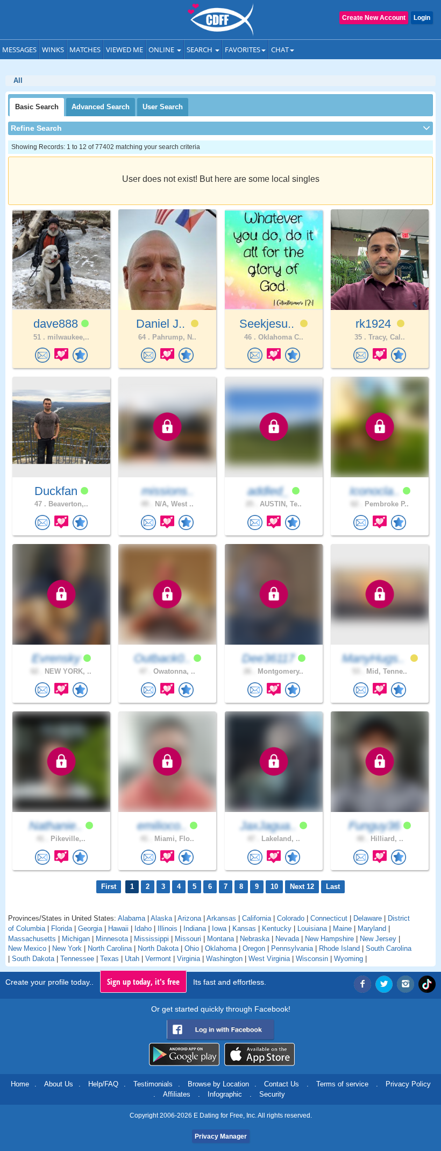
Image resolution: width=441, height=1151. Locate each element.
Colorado (290, 918)
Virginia (188, 959)
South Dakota (33, 959)
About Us (58, 1084)
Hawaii (118, 928)
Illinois (167, 928)
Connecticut (328, 918)
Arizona (189, 918)
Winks (53, 49)
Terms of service (342, 1084)
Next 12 (302, 886)
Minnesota (112, 939)
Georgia (90, 928)
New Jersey (378, 939)
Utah (132, 959)
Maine (342, 928)
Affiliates (176, 1094)
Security (272, 1094)
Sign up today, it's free (143, 981)
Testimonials (153, 1084)
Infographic (225, 1094)
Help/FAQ (103, 1084)
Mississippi (151, 939)
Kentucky (276, 928)
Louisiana (312, 928)
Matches (85, 49)
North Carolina (110, 948)
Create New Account (374, 18)
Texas (109, 959)
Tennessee (77, 959)
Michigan (76, 939)
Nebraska (254, 939)
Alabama (131, 918)
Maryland (372, 928)
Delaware (367, 918)
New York (67, 948)
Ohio (191, 948)
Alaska (161, 918)
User (163, 107)
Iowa (219, 928)
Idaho (143, 928)
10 (274, 886)
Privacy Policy (408, 1084)
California (256, 918)
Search (200, 49)
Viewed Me (124, 49)
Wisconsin (312, 959)
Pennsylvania (292, 948)
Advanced (101, 107)
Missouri (188, 939)
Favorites (242, 49)
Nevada (287, 939)
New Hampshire (329, 939)
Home (20, 1084)
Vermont (158, 959)
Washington (224, 959)
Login (422, 18)
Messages (19, 49)
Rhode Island (339, 948)
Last (333, 886)
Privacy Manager (221, 1136)
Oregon (254, 948)
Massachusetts (32, 939)
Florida (61, 928)
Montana (220, 939)
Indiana (194, 928)
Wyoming (348, 959)
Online (162, 49)
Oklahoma (221, 948)
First (108, 886)
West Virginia (269, 959)
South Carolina (388, 948)
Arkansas (221, 918)
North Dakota (158, 948)
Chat (280, 49)
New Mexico (27, 948)
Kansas (244, 928)
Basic (37, 107)
